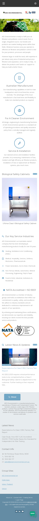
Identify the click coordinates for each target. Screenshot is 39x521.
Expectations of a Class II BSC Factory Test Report (19, 369)
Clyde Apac (6, 480)
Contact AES (18, 497)
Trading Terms (27, 497)
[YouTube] (22, 511)
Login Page (19, 500)
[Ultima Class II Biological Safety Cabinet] (19, 178)
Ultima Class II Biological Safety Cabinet (19, 223)
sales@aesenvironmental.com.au (17, 462)
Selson (4, 489)
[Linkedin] (19, 511)
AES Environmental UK (10, 476)
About (13, 397)
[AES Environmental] (19, 14)
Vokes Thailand (7, 484)
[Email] (16, 511)
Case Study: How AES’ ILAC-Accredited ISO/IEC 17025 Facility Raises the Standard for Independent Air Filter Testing (19, 439)
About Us (9, 497)
